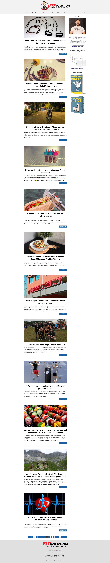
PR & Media (48, 560)
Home (27, 12)
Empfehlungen (67, 12)
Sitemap (63, 560)
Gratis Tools (43, 12)
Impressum (52, 560)
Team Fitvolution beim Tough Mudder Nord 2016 (45, 344)
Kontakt (60, 560)
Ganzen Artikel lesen (63, 53)
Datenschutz (56, 560)
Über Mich (34, 12)
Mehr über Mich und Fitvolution (77, 46)
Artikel (58, 12)
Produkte (51, 12)
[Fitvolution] (55, 6)
